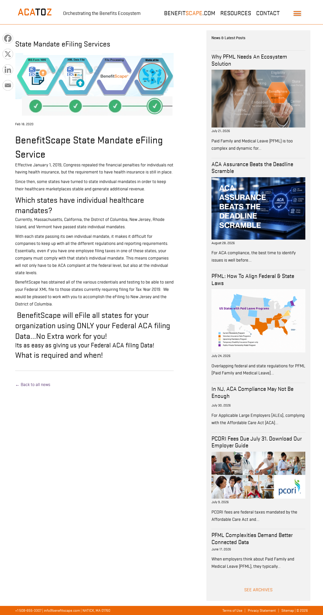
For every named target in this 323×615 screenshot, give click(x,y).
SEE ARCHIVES (258, 589)
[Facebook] (8, 38)
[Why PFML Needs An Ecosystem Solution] (258, 98)
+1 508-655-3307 (28, 610)
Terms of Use (232, 610)
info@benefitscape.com (62, 610)
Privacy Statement (262, 610)
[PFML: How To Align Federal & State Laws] (258, 320)
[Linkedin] (8, 69)
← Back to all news (32, 384)
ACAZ (35, 12)
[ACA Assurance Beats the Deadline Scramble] (258, 208)
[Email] (8, 85)
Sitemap (287, 610)
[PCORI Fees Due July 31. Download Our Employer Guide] (258, 474)
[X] (8, 54)
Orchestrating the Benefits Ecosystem (102, 13)
